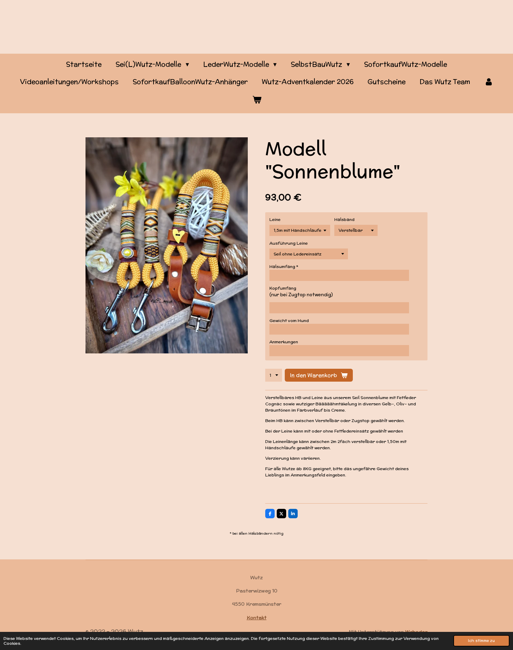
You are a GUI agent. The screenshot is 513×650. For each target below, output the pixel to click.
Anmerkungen (283, 342)
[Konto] (489, 82)
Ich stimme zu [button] (481, 640)
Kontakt (257, 617)
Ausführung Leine (288, 243)
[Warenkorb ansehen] (257, 99)
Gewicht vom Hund (289, 320)
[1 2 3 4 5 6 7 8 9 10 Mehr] (273, 375)
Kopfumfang (282, 288)
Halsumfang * (283, 266)
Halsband (344, 219)
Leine (275, 219)
